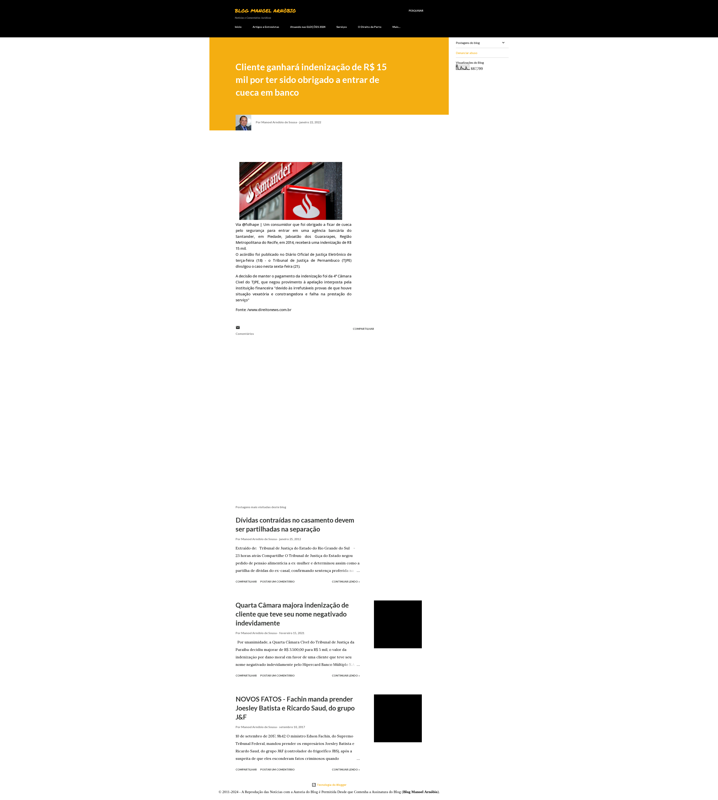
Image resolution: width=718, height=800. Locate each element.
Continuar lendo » (346, 581)
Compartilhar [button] (363, 328)
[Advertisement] (299, 459)
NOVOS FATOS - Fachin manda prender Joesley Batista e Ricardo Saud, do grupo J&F (295, 708)
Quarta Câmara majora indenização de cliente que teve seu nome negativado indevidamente (292, 614)
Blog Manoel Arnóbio (265, 10)
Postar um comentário (277, 581)
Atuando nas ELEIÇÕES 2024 (307, 26)
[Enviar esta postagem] (238, 328)
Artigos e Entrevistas (266, 26)
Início (238, 26)
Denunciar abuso (466, 53)
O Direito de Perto (369, 26)
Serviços (341, 26)
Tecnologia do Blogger (331, 785)
